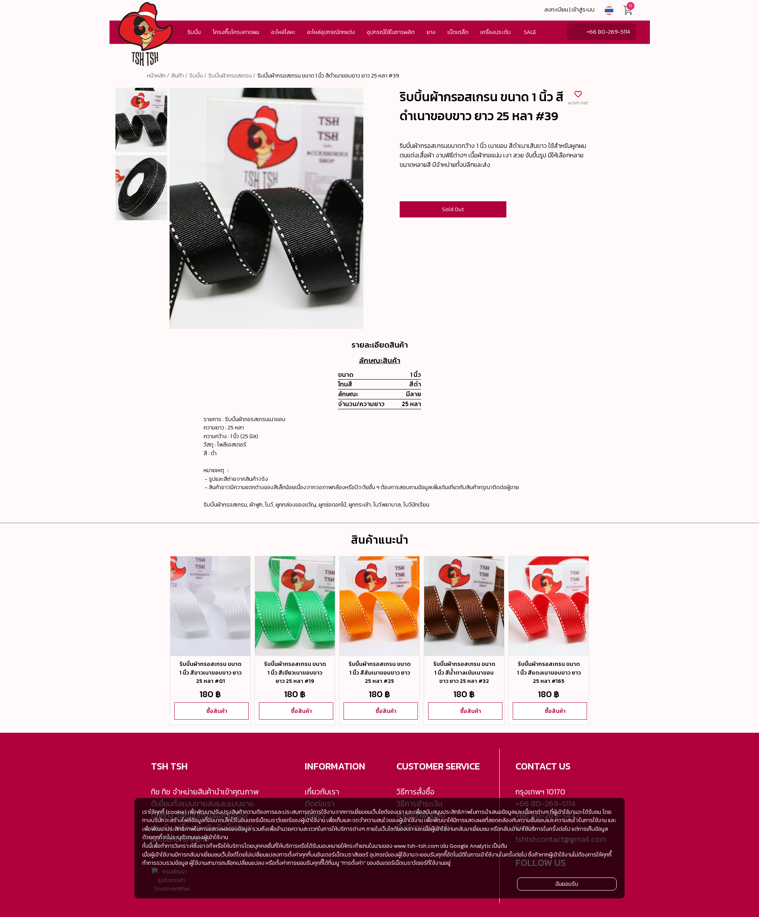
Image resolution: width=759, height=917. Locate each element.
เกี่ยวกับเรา (322, 792)
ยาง (431, 32)
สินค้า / (179, 75)
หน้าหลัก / (158, 75)
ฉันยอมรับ (566, 883)
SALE (530, 32)
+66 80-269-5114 (608, 31)
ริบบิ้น (194, 32)
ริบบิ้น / (197, 75)
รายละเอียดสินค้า (379, 345)
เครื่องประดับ (495, 32)
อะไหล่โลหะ (283, 32)
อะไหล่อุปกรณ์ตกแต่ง (331, 32)
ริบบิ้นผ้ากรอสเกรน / (231, 75)
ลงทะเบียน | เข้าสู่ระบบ (569, 9)
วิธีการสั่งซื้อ (415, 792)
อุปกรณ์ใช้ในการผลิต (391, 32)
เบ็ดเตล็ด (457, 32)
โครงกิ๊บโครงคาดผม (236, 32)
